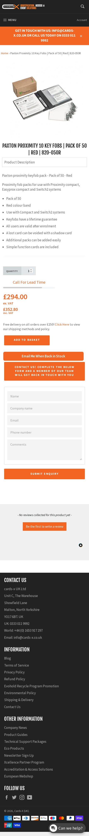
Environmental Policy (20, 693)
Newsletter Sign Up (19, 755)
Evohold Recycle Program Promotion (31, 686)
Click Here (62, 324)
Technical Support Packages (25, 741)
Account (82, 20)
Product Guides (16, 734)
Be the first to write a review (44, 526)
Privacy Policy (14, 672)
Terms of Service (16, 665)
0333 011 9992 (19, 623)
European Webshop (18, 776)
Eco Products (14, 748)
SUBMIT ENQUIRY (44, 474)
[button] (44, 526)
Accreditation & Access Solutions (28, 769)
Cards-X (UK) (21, 811)
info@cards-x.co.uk (28, 637)
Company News (15, 727)
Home (4, 53)
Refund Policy (14, 679)
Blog (7, 658)
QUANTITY (12, 271)
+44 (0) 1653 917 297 (28, 630)
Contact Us (12, 707)
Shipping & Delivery (19, 699)
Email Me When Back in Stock (43, 356)
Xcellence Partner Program (24, 762)
